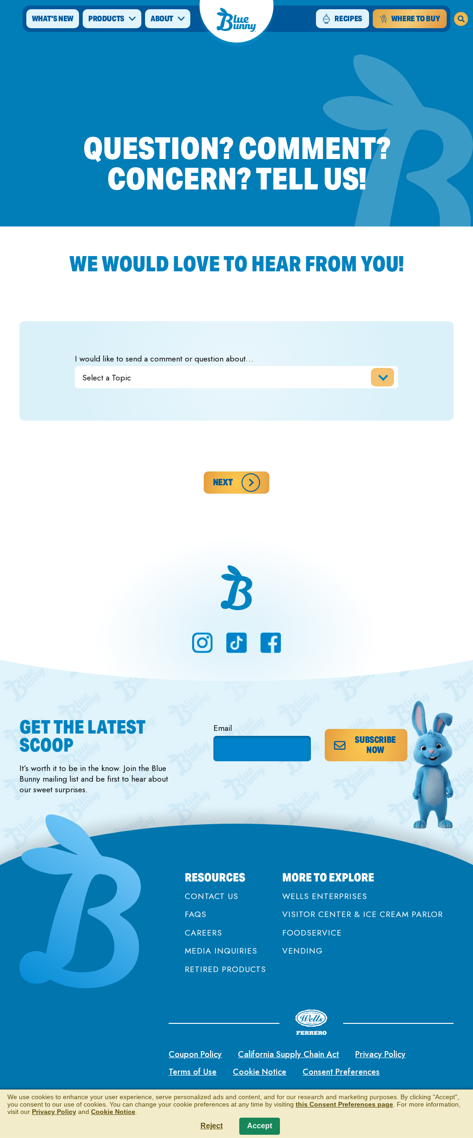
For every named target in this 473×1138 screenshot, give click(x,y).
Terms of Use (193, 1072)
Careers (203, 933)
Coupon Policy (195, 1054)
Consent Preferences (341, 1072)
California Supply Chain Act (288, 1054)
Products (106, 18)
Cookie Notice (259, 1072)
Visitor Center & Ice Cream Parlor (362, 914)
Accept (259, 1126)
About (162, 18)
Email (222, 728)
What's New (52, 18)
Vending (302, 951)
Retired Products (225, 969)
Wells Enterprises (324, 896)
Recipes (348, 18)
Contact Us (211, 896)
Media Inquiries (221, 951)
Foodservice (312, 933)
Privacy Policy (380, 1054)
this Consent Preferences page (344, 1104)
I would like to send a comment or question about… (164, 359)
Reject (211, 1126)
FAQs (195, 914)
